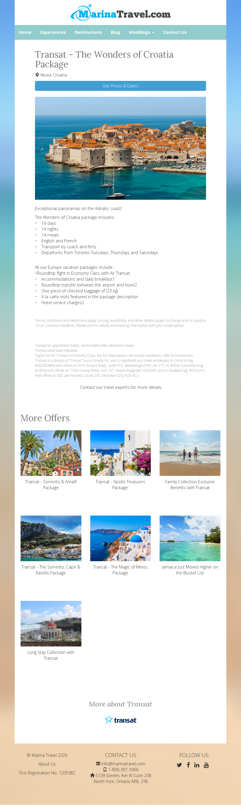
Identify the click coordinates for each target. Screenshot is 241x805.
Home (25, 32)
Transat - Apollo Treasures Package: (120, 484)
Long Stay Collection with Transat (50, 655)
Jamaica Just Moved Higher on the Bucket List (190, 570)
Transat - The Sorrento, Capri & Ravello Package (50, 570)
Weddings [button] (140, 32)
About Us (47, 764)
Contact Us (175, 32)
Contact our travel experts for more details (120, 387)
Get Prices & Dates (120, 86)
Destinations (88, 32)
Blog (115, 32)
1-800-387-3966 (123, 769)
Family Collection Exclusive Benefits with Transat (190, 484)
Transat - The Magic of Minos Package (120, 570)
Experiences (53, 32)
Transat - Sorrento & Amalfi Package (51, 484)
